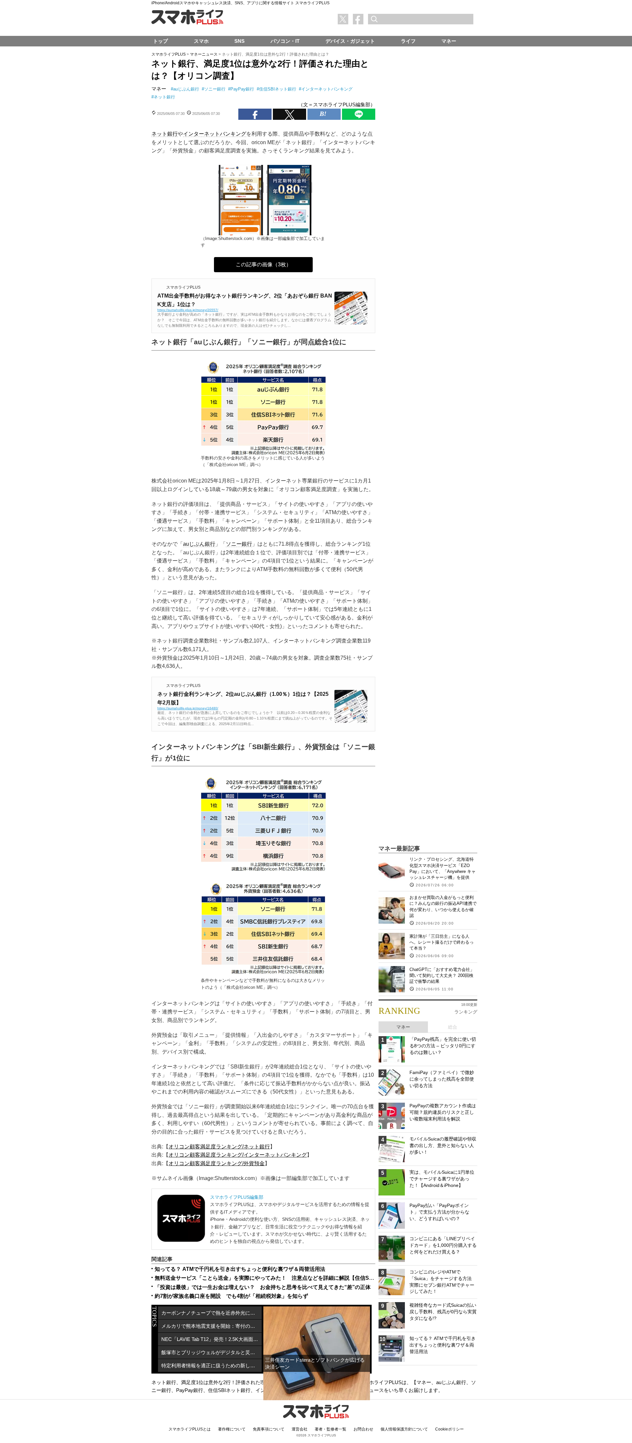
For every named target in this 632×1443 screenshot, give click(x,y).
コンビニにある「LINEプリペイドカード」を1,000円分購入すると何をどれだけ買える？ (443, 1245)
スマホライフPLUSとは (190, 1429)
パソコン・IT (285, 41)
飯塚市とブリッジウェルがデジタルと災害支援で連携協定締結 (211, 1352)
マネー (158, 89)
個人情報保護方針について (404, 1429)
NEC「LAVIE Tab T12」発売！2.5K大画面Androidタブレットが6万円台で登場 (211, 1339)
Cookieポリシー (449, 1429)
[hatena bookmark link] (324, 114)
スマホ (201, 41)
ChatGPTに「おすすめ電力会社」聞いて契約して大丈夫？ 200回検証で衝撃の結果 (441, 975)
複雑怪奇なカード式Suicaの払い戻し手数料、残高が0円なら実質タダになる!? (443, 1311)
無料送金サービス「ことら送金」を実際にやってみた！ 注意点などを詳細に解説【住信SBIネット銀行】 (280, 1278)
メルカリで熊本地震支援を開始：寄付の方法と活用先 (211, 1326)
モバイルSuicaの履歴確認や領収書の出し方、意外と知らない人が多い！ (442, 1145)
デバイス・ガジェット (350, 41)
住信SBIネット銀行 (277, 89)
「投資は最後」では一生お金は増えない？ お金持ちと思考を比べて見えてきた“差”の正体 (263, 1287)
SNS (239, 41)
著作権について (232, 1429)
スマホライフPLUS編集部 (236, 1197)
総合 (452, 1027)
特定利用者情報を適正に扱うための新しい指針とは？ (211, 1365)
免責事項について (268, 1429)
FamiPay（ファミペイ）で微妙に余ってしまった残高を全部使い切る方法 (441, 1079)
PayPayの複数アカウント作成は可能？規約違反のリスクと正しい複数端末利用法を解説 (442, 1112)
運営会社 (299, 1429)
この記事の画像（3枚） (263, 264)
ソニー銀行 (214, 89)
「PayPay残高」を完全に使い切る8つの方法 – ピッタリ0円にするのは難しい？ (442, 1045)
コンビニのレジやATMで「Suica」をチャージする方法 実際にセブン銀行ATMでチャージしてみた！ (442, 1281)
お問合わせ (363, 1429)
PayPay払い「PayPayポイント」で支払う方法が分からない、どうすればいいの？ (439, 1212)
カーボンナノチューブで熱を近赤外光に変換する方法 (211, 1313)
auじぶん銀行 (186, 89)
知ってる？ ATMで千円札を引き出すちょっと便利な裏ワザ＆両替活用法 (240, 1269)
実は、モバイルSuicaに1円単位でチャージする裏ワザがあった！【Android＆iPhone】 (441, 1178)
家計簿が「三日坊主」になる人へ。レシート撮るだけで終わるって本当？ (441, 942)
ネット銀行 (164, 96)
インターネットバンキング (327, 89)
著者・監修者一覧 (330, 1429)
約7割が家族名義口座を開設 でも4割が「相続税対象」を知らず (231, 1296)
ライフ (408, 41)
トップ (160, 41)
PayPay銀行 (242, 89)
